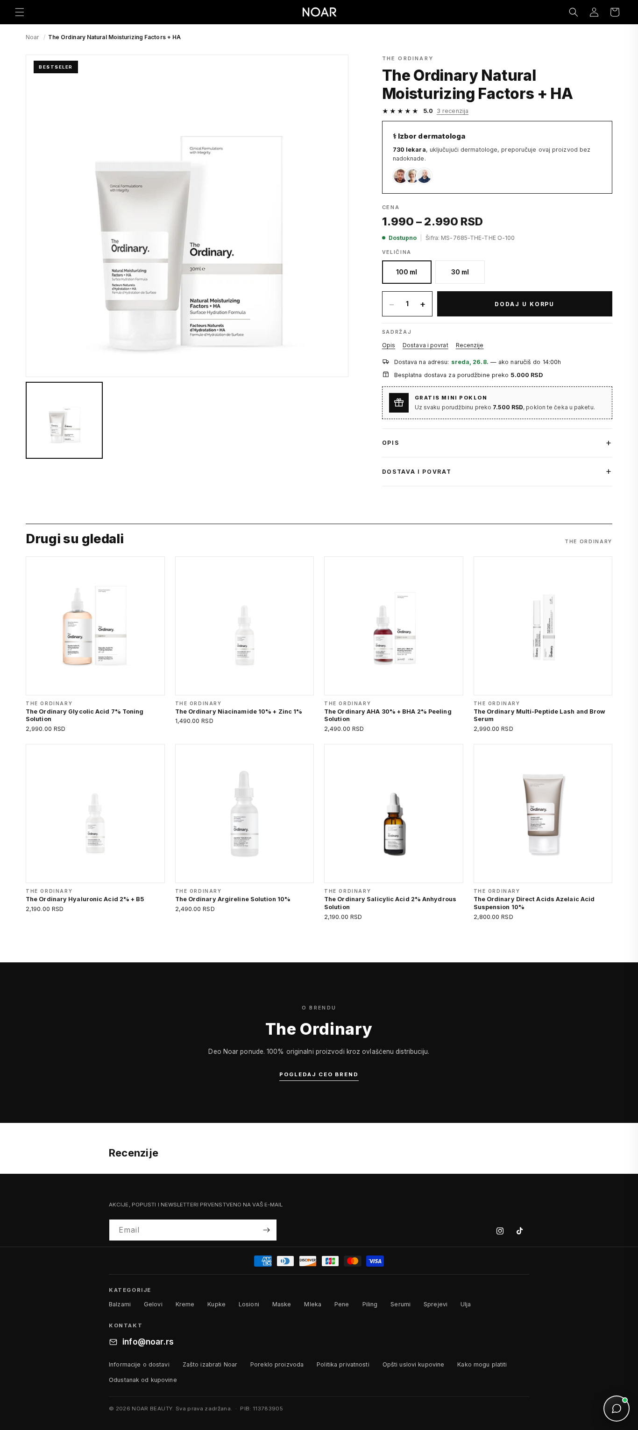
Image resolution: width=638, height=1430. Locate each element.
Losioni (249, 1304)
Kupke (216, 1304)
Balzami (120, 1304)
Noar (32, 37)
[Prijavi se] (266, 1230)
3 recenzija (452, 110)
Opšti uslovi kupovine (414, 1364)
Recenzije (470, 345)
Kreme (185, 1304)
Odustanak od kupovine (143, 1379)
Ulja (466, 1304)
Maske (281, 1304)
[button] (19, 12)
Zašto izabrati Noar (210, 1364)
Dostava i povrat (425, 345)
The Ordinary (407, 58)
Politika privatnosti (343, 1364)
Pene (341, 1304)
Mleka (312, 1304)
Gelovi (153, 1304)
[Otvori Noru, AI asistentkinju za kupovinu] (616, 1408)
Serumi (400, 1304)
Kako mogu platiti (482, 1364)
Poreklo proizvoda (277, 1364)
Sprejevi (435, 1304)
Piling (370, 1304)
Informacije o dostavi (139, 1364)
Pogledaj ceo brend (318, 1074)
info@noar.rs (148, 1341)
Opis (388, 345)
